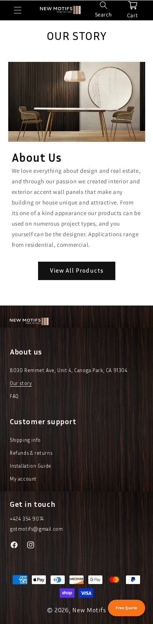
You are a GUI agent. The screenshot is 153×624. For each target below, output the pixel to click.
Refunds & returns (31, 453)
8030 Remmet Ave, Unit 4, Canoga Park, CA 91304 (69, 370)
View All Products (77, 270)
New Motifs (89, 610)
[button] (17, 10)
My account (23, 479)
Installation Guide (30, 466)
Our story (21, 383)
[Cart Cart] (132, 5)
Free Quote (126, 607)
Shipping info (25, 440)
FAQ (14, 396)
